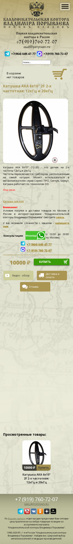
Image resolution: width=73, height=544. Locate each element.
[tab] (19, 275)
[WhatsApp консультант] (35, 239)
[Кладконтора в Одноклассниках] (40, 513)
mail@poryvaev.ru (36, 504)
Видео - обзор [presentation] (21, 275)
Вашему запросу (17, 518)
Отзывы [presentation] (33, 286)
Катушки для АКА (13, 201)
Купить (43, 467)
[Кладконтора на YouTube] (27, 513)
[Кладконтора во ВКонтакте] (33, 513)
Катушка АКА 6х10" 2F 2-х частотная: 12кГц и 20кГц (37, 478)
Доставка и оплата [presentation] (52, 275)
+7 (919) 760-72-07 (36, 499)
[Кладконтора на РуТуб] (53, 513)
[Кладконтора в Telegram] (20, 513)
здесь (60, 217)
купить (45, 262)
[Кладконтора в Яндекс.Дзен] (47, 513)
